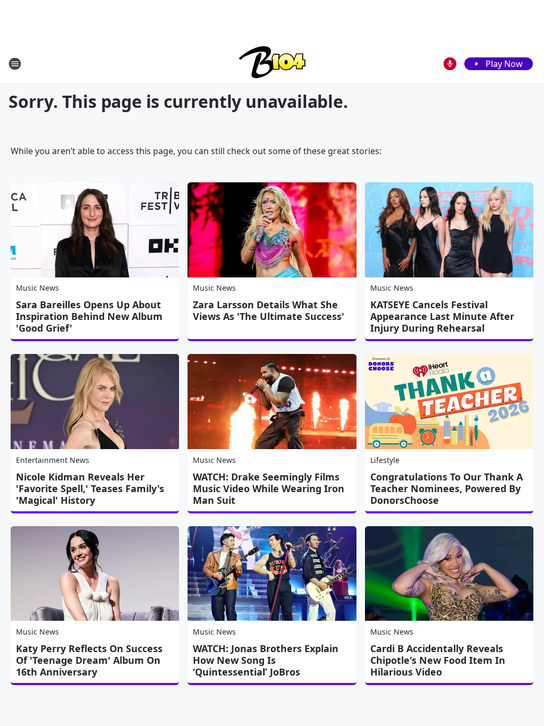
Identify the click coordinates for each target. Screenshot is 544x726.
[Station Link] (272, 63)
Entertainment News (52, 460)
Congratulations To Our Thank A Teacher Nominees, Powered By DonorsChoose (446, 488)
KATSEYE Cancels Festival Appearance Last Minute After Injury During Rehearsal (442, 316)
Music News (37, 288)
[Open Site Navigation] (14, 63)
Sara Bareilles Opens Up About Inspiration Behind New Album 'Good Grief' (89, 316)
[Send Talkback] (450, 63)
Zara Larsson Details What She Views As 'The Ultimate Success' (268, 310)
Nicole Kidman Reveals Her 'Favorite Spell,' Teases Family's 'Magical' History (90, 488)
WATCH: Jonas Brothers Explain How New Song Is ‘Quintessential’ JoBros (265, 660)
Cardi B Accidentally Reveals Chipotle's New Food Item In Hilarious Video (437, 660)
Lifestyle (385, 460)
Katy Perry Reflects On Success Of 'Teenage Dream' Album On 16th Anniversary (89, 660)
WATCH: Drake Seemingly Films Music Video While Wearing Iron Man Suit (268, 488)
